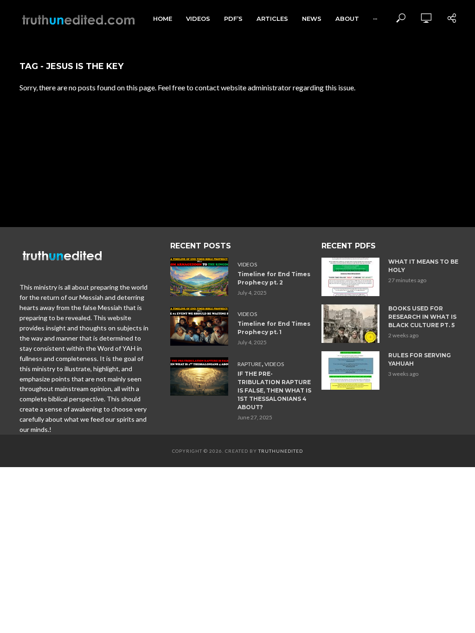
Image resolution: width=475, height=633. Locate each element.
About (347, 18)
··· (375, 18)
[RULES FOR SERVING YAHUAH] (350, 370)
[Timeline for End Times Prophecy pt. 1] (199, 326)
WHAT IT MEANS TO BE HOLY (423, 265)
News (311, 18)
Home (162, 18)
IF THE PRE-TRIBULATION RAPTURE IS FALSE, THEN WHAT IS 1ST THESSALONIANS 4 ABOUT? (274, 390)
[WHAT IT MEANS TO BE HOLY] (350, 277)
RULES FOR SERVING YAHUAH (419, 359)
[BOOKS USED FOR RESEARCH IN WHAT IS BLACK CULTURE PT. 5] (350, 323)
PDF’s (233, 18)
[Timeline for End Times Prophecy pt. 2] (199, 277)
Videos (198, 18)
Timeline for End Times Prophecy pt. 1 (274, 327)
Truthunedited (280, 451)
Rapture (250, 364)
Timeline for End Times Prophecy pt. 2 (274, 278)
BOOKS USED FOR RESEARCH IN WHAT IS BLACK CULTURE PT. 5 (422, 317)
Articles (272, 18)
